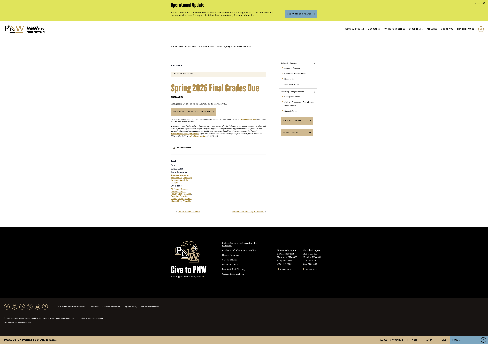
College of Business (292, 97)
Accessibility (93, 307)
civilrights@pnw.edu (248, 119)
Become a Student (354, 29)
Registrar (175, 196)
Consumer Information (111, 307)
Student (188, 198)
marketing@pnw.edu (95, 318)
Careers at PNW (229, 259)
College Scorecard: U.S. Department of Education (239, 244)
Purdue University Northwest (30, 340)
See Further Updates (299, 14)
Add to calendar (184, 147)
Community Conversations (295, 73)
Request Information (391, 340)
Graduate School (291, 111)
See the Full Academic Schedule (192, 112)
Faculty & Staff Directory (233, 269)
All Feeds (175, 189)
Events (219, 46)
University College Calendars (292, 92)
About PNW (447, 29)
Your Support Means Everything (186, 276)
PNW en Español (465, 29)
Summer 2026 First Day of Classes (248, 211)
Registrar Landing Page (179, 197)
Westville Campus (291, 84)
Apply (429, 340)
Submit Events (291, 132)
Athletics (432, 29)
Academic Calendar (292, 68)
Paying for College (394, 29)
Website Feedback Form (233, 274)
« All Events (176, 65)
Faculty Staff (176, 193)
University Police (230, 264)
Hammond (285, 269)
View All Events (292, 121)
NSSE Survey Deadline (189, 211)
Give (444, 340)
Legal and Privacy (130, 307)
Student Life (416, 29)
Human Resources (230, 255)
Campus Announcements (179, 190)
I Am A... (456, 340)
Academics (374, 29)
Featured (187, 193)
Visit (414, 340)
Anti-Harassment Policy (150, 307)
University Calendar (289, 63)
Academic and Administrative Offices (239, 250)
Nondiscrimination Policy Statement (185, 133)
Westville (187, 200)
